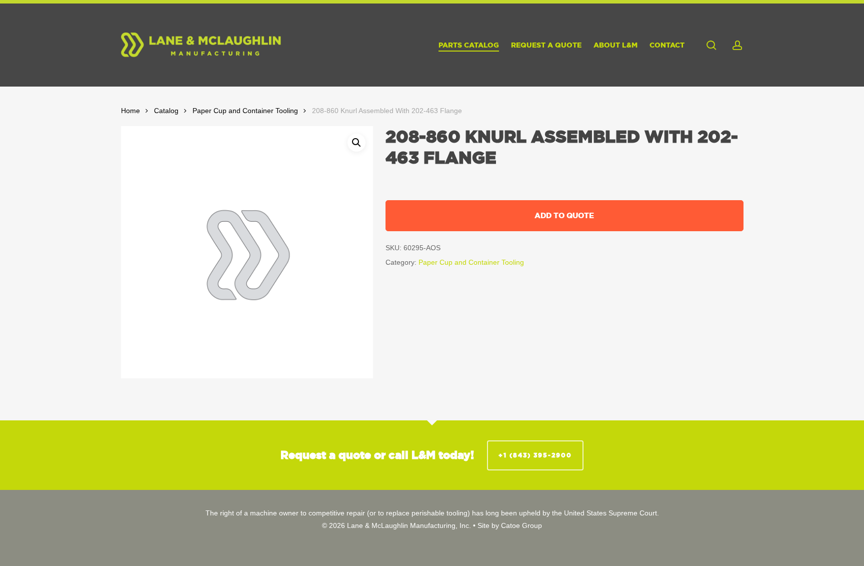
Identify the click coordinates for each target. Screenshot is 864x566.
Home (130, 111)
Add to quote (564, 215)
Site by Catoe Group (510, 525)
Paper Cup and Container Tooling (245, 111)
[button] (357, 143)
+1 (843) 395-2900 (535, 455)
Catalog (166, 111)
